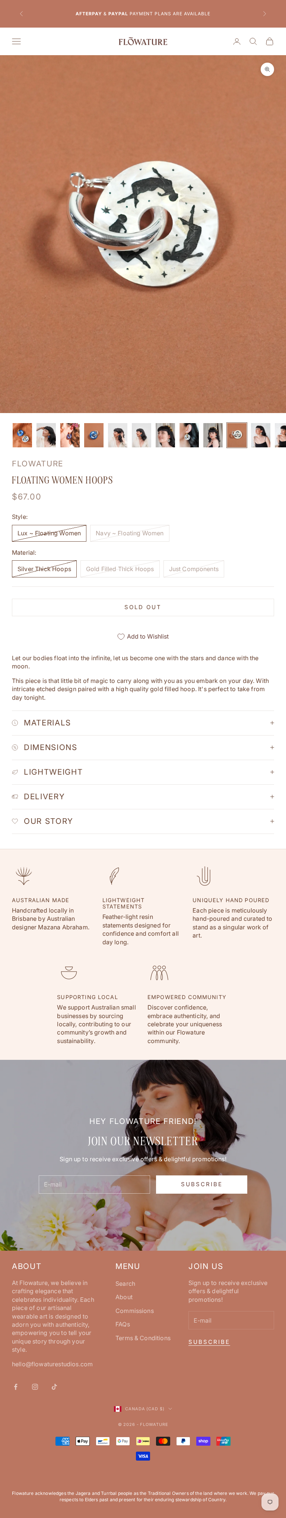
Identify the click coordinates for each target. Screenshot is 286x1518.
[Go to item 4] (93, 435)
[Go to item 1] (22, 435)
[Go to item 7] (165, 435)
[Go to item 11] (260, 435)
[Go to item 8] (189, 435)
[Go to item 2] (46, 435)
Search (125, 1283)
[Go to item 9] (213, 435)
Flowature (37, 463)
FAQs (122, 1324)
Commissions (134, 1310)
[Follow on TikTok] (54, 1387)
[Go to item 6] (141, 435)
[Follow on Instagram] (35, 1387)
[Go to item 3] (70, 435)
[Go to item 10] (236, 435)
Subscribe (202, 1184)
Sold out (143, 607)
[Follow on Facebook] (15, 1387)
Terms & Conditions (143, 1338)
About (124, 1297)
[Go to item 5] (117, 435)
